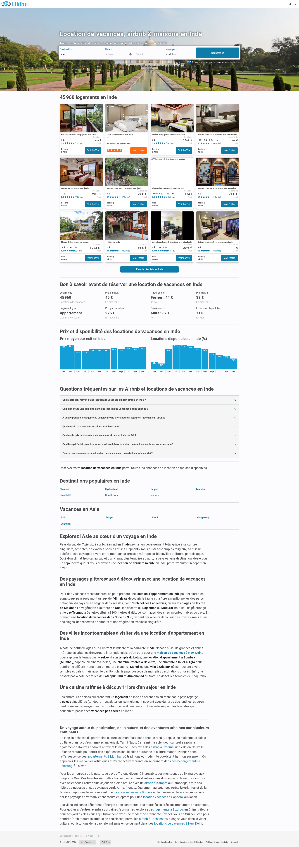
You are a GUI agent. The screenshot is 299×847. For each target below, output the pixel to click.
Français (88, 842)
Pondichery (111, 495)
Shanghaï (65, 523)
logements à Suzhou (169, 809)
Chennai (64, 489)
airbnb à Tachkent (151, 819)
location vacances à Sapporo (163, 797)
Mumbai (200, 489)
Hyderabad (111, 489)
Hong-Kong (203, 517)
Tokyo (109, 517)
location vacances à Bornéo (133, 792)
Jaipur (154, 489)
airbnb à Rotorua (162, 747)
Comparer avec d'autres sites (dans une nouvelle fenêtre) (215, 62)
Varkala (155, 495)
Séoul (154, 517)
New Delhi (65, 495)
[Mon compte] (293, 4)
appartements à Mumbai (104, 756)
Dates (108, 49)
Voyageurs (172, 49)
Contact (234, 842)
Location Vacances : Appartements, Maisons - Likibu (14, 4)
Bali (62, 517)
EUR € (104, 842)
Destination (66, 49)
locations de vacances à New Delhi (178, 823)
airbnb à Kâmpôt (155, 783)
